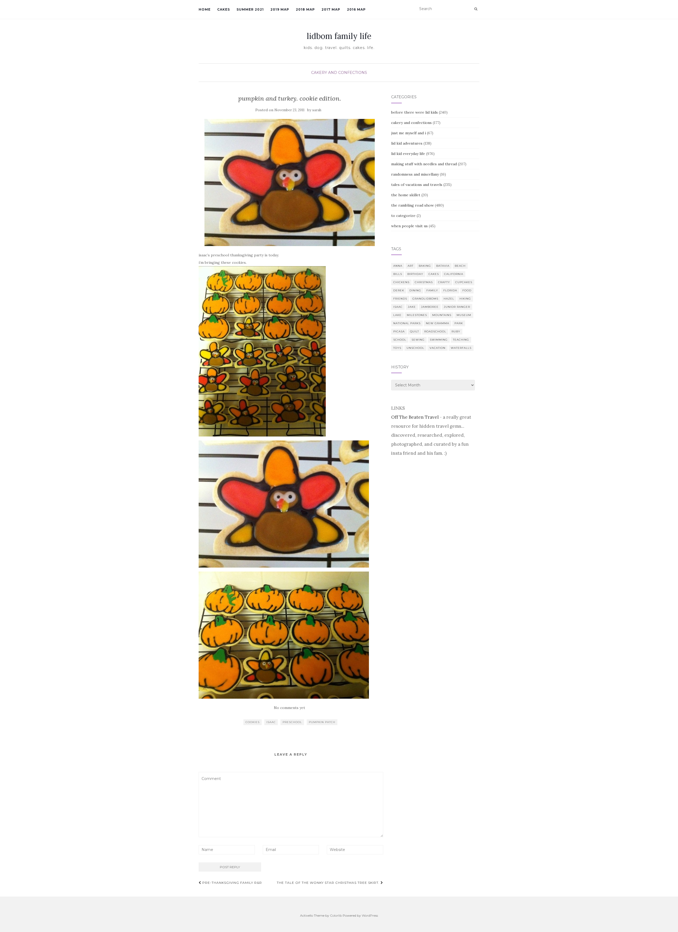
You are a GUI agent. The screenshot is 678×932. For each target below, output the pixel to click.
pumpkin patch (322, 722)
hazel (449, 298)
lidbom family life (339, 36)
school (399, 339)
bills (397, 274)
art (410, 265)
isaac (271, 722)
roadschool (435, 331)
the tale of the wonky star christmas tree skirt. (329, 883)
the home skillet (405, 195)
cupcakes (463, 282)
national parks (407, 323)
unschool (415, 348)
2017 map (331, 9)
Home (205, 9)
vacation (437, 348)
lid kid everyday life (408, 153)
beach (460, 265)
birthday (415, 274)
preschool (292, 722)
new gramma (437, 323)
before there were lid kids (414, 112)
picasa (399, 331)
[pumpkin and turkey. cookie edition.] (290, 182)
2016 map (356, 9)
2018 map (305, 9)
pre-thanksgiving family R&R (231, 883)
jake (412, 307)
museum (464, 315)
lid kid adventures (406, 143)
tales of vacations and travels (416, 184)
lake (397, 315)
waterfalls (461, 348)
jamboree (430, 307)
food (466, 290)
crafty (444, 282)
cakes (434, 274)
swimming (439, 339)
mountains (441, 315)
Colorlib (336, 915)
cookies (253, 722)
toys (397, 348)
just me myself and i (408, 133)
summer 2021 (250, 9)
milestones (417, 315)
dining (415, 290)
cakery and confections (339, 72)
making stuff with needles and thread (424, 164)
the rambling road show (412, 205)
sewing (418, 339)
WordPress (370, 915)
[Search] (475, 9)
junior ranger (457, 307)
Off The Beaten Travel (415, 417)
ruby (456, 331)
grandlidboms (425, 298)
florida (450, 290)
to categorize (403, 215)
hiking (465, 298)
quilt (414, 331)
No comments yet (289, 707)
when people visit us (409, 226)
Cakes (223, 9)
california (453, 274)
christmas (424, 282)
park (458, 323)
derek (398, 290)
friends (400, 298)
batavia (442, 265)
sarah (316, 110)
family (432, 290)
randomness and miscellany (415, 174)
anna (397, 265)
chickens (401, 282)
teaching (461, 339)
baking (425, 265)
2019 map (279, 9)
